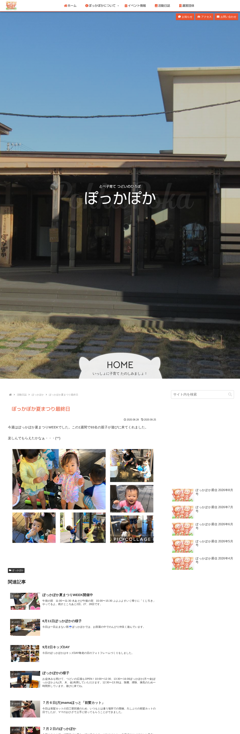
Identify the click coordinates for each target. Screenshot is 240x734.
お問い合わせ (228, 16)
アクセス (206, 16)
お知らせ (186, 16)
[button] (230, 394)
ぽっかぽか (17, 570)
